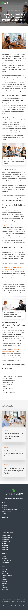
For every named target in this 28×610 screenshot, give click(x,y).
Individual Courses (6, 528)
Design (3, 577)
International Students (8, 524)
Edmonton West (5, 539)
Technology (5, 589)
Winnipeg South (5, 547)
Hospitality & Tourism (7, 388)
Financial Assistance (7, 522)
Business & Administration (8, 380)
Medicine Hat (5, 545)
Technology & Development (8, 392)
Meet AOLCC (4, 505)
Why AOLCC (4, 507)
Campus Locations (7, 532)
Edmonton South (6, 541)
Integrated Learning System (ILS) (10, 509)
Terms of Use (15, 601)
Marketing (4, 587)
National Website (6, 562)
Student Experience (6, 511)
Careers (4, 556)
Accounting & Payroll (7, 378)
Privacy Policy (22, 601)
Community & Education (7, 382)
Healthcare (4, 386)
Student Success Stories (8, 526)
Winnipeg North (5, 549)
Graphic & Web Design (7, 384)
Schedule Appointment (7, 520)
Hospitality (4, 581)
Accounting (4, 569)
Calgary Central (6, 535)
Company (4, 553)
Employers (4, 558)
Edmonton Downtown (7, 537)
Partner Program (6, 560)
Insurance (4, 583)
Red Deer (4, 543)
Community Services (7, 575)
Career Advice (5, 573)
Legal (18, 10)
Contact (4, 513)
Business (11, 10)
